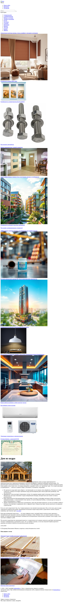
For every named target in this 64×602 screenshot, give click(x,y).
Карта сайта (7, 5)
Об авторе (6, 8)
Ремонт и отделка (8, 17)
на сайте (19, 510)
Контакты (6, 6)
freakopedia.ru (17, 588)
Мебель (6, 30)
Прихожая (6, 24)
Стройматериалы (8, 16)
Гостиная (6, 22)
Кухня (5, 20)
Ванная (6, 26)
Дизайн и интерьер (9, 19)
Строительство (8, 15)
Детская (6, 27)
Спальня (6, 23)
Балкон (5, 29)
